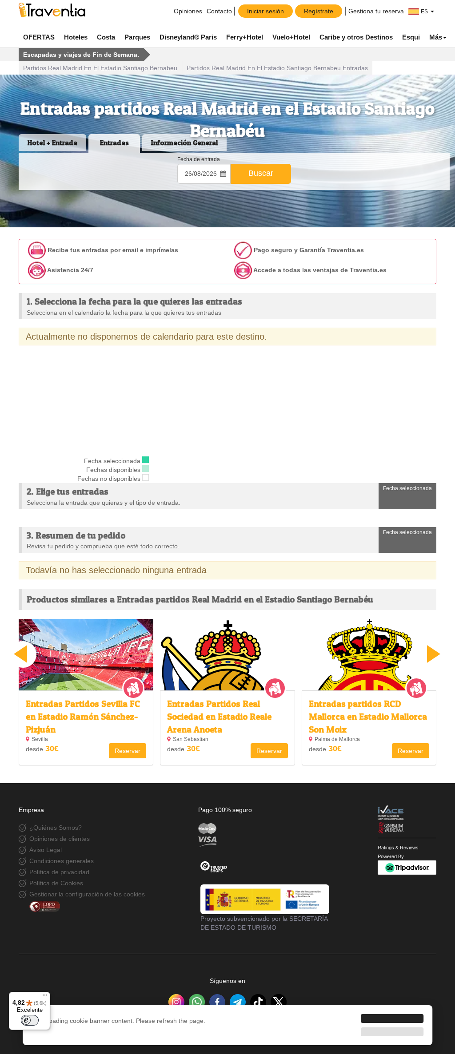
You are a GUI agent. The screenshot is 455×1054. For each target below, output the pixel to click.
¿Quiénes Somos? (55, 827)
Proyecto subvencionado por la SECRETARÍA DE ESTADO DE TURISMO (263, 923)
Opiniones (187, 11)
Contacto (219, 11)
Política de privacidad (59, 872)
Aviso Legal (45, 849)
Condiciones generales (61, 860)
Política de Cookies (56, 883)
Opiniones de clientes (59, 838)
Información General (184, 142)
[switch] (30, 1020)
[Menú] (45, 997)
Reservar (127, 750)
